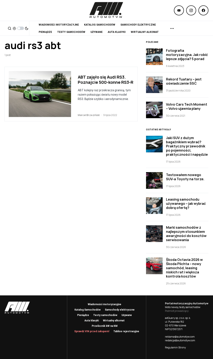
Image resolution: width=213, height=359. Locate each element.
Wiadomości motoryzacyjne (104, 304)
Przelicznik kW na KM (105, 325)
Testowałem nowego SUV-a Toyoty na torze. (185, 177)
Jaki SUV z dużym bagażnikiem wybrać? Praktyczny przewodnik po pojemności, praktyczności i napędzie (187, 146)
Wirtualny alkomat (114, 320)
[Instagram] (191, 10)
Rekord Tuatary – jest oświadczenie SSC (184, 81)
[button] (9, 28)
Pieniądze (83, 315)
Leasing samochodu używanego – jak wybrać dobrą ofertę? (186, 203)
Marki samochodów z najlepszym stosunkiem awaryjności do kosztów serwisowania (186, 233)
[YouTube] (179, 10)
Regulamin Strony (175, 347)
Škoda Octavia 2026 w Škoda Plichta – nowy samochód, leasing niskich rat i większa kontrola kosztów (184, 268)
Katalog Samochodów (87, 309)
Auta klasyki (91, 320)
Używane (126, 315)
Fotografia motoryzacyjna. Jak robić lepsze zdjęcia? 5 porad (187, 54)
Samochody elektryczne (120, 309)
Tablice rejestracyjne (126, 331)
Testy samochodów (105, 315)
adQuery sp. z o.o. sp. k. (178, 318)
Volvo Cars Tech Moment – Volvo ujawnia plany (186, 106)
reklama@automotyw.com (180, 336)
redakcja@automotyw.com (180, 340)
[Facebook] (203, 10)
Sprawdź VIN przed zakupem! (91, 331)
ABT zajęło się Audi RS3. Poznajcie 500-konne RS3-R (105, 79)
